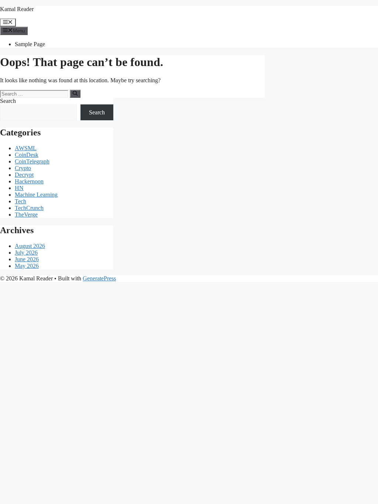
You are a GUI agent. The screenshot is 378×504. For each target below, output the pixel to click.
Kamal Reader (17, 9)
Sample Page (30, 44)
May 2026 (27, 266)
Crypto (23, 168)
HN (19, 188)
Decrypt (24, 175)
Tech (20, 201)
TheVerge (26, 214)
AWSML (26, 148)
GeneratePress (99, 278)
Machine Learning (36, 194)
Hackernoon (29, 181)
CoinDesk (26, 155)
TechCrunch (29, 208)
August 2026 (30, 246)
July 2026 (26, 252)
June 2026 (27, 259)
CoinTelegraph (32, 161)
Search (8, 101)
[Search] (75, 94)
